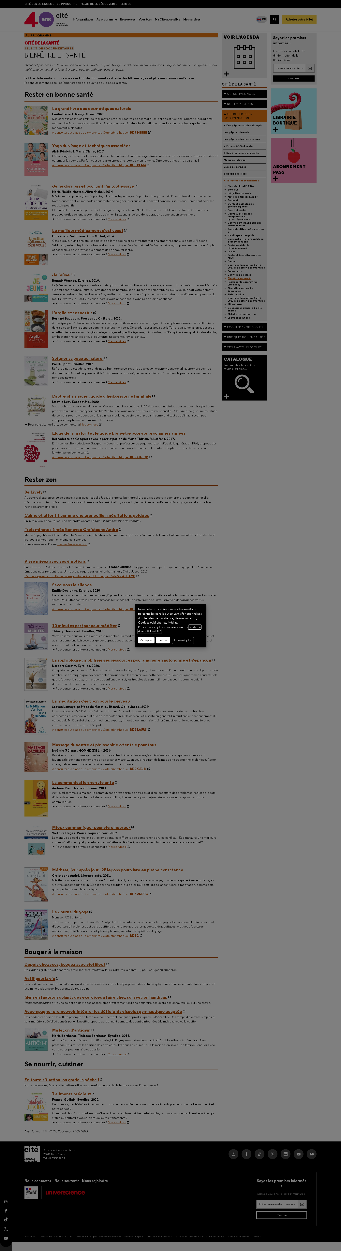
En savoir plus (182, 640)
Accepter (146, 640)
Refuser (163, 640)
